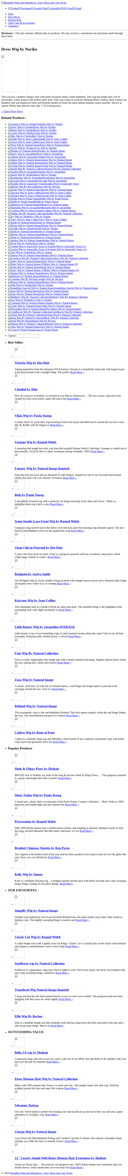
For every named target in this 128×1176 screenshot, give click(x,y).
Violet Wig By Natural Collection (63, 315)
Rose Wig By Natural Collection (62, 317)
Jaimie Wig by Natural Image (56, 159)
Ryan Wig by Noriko (44, 243)
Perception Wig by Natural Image (63, 309)
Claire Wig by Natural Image (56, 306)
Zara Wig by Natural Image (34, 679)
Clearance (13, 26)
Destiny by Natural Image (51, 151)
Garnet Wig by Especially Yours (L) (67, 246)
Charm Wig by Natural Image (35, 1131)
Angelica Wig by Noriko (50, 124)
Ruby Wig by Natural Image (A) (62, 270)
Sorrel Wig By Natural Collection (63, 168)
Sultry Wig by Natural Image (56, 261)
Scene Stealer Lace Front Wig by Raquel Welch (47, 521)
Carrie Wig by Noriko (45, 133)
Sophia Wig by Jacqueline (51, 171)
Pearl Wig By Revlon (44, 320)
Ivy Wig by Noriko (41, 216)
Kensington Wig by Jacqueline (59, 177)
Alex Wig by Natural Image (54, 326)
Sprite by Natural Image (48, 222)
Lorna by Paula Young (46, 329)
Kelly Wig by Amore (29, 874)
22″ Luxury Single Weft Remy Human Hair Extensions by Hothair (60, 1158)
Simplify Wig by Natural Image (36, 910)
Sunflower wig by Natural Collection (40, 963)
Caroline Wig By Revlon (50, 279)
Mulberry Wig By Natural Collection (68, 297)
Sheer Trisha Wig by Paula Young (38, 795)
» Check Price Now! (12, 111)
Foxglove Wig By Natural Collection (69, 258)
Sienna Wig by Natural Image (57, 255)
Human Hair (14, 20)
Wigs (10, 14)
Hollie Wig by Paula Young (54, 198)
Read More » (77, 372)
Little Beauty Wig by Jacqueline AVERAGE (45, 627)
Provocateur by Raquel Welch (35, 821)
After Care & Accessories (21, 23)
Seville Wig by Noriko (46, 228)
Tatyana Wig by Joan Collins (56, 192)
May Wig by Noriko (42, 136)
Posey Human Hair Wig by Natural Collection (46, 1079)
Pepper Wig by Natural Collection (64, 323)
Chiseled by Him (26, 389)
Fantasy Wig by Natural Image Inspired (42, 468)
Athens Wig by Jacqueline (52, 157)
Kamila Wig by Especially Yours (62, 183)
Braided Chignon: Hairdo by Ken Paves (42, 848)
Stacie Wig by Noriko (45, 174)
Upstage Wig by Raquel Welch (35, 442)
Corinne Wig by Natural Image (59, 210)
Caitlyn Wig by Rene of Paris (35, 732)
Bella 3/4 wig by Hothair (31, 1052)
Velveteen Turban (26, 1105)
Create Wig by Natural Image (57, 165)
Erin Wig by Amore (41, 252)
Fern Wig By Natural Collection (36, 653)
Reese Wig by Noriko (45, 130)
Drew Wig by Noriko (44, 127)
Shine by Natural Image (48, 237)
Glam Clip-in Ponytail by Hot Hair (38, 547)
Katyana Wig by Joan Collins (35, 600)
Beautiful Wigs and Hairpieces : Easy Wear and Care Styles (41, 1173)
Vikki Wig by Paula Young (33, 415)
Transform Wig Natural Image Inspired (42, 990)
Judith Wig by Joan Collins (53, 139)
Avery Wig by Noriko (45, 148)
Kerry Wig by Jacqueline (50, 154)
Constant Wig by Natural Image (60, 303)
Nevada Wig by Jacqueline (53, 180)
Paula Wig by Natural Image (55, 267)
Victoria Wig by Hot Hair (32, 363)
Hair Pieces (14, 17)
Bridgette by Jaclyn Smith (32, 574)
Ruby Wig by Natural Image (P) (61, 264)
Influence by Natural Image (54, 204)
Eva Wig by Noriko (41, 300)
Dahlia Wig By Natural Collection (64, 213)
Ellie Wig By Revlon (28, 1016)
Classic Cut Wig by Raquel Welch (38, 937)
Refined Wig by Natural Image (36, 706)
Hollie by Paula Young (46, 201)
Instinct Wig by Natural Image (58, 240)
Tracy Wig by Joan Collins (53, 219)
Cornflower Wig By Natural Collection (72, 312)
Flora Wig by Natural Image (55, 145)
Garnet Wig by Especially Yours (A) (68, 249)
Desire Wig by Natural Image (57, 189)
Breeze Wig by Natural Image (57, 234)
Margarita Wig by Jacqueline (56, 207)
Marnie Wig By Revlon (47, 186)
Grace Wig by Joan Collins (53, 142)
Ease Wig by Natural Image (54, 291)
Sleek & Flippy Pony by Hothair (37, 768)
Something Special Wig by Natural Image (76, 288)
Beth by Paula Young (29, 495)
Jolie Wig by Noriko (42, 285)
